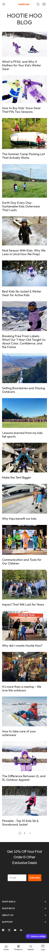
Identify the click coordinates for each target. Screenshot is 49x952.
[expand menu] (3, 4)
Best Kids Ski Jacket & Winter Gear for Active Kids (21, 293)
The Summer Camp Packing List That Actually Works (23, 156)
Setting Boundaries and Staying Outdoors (23, 390)
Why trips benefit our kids (19, 518)
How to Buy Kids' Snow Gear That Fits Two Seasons (21, 110)
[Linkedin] (21, 930)
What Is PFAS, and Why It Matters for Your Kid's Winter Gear (21, 65)
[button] (44, 4)
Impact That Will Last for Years (23, 604)
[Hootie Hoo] (24, 4)
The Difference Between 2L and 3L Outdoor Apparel (23, 778)
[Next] (29, 833)
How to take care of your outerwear (19, 733)
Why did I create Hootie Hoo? (22, 645)
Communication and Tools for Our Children (22, 561)
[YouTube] (15, 930)
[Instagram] (9, 930)
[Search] (38, 4)
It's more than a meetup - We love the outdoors (21, 688)
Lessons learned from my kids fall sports (22, 434)
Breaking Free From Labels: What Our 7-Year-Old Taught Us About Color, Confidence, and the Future (23, 341)
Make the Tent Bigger (16, 477)
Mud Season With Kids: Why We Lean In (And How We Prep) (23, 252)
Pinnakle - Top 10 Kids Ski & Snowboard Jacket (20, 822)
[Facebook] (3, 930)
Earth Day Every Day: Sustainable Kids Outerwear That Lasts (21, 206)
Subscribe (34, 878)
